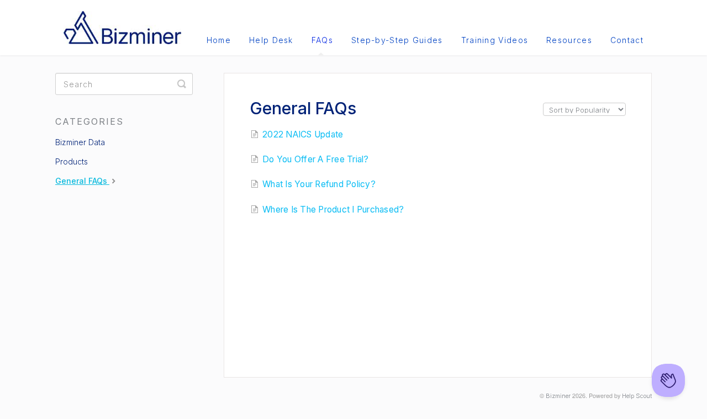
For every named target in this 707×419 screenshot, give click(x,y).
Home (219, 40)
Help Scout (637, 396)
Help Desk (271, 40)
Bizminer (558, 396)
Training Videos (495, 40)
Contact (626, 40)
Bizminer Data (80, 142)
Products (71, 161)
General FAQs (82, 180)
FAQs (322, 40)
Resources (569, 40)
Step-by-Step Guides (397, 40)
